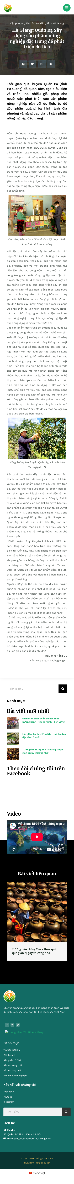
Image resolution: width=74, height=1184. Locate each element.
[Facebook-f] (7, 1025)
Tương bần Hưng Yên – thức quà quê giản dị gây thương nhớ (43, 751)
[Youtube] (12, 1025)
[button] (23, 64)
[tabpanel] (37, 921)
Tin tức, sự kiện (35, 23)
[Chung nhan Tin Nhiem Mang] (24, 1032)
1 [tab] (32, 965)
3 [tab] (38, 965)
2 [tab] (35, 965)
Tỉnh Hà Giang (55, 23)
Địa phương (17, 23)
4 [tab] (42, 965)
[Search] (63, 688)
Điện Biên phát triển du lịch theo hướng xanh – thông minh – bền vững (43, 720)
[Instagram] (18, 1025)
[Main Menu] (67, 8)
